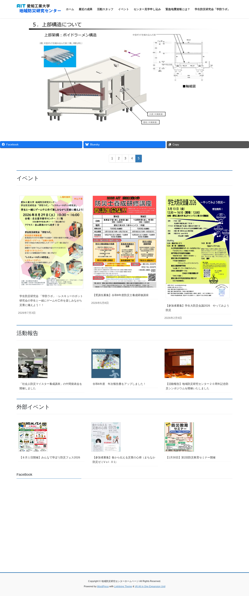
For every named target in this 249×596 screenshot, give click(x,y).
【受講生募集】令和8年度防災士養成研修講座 (121, 295)
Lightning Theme (123, 586)
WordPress (103, 586)
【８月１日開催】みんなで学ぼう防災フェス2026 (49, 457)
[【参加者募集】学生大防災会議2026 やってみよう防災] (197, 247)
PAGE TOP (239, 574)
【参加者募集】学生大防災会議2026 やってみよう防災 (197, 308)
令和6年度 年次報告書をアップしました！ (119, 383)
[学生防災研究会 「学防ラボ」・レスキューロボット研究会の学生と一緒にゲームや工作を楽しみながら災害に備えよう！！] (51, 242)
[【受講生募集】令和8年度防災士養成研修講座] (124, 241)
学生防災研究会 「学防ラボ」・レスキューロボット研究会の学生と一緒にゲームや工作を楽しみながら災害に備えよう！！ (51, 300)
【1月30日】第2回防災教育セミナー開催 (191, 457)
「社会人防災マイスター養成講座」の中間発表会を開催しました (50, 386)
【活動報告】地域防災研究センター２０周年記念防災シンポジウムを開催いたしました (197, 386)
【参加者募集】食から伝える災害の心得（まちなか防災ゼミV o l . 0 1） (124, 459)
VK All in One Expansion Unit (150, 586)
